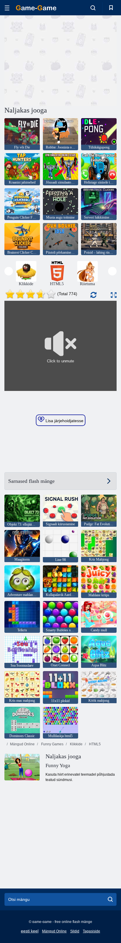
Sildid (74, 931)
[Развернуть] (114, 295)
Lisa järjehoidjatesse (63, 420)
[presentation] (8, 271)
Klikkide (76, 744)
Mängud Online (22, 744)
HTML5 (94, 744)
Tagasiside (91, 931)
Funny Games (51, 744)
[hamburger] (7, 8)
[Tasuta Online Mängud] (36, 7)
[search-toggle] (93, 7)
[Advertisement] (54, 60)
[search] (110, 899)
